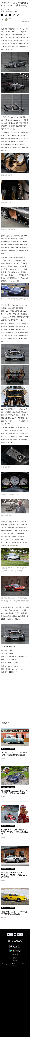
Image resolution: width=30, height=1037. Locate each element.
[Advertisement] (15, 695)
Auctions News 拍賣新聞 (8, 748)
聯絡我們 (15, 957)
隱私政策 (15, 960)
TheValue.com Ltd (17, 964)
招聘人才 (15, 959)
